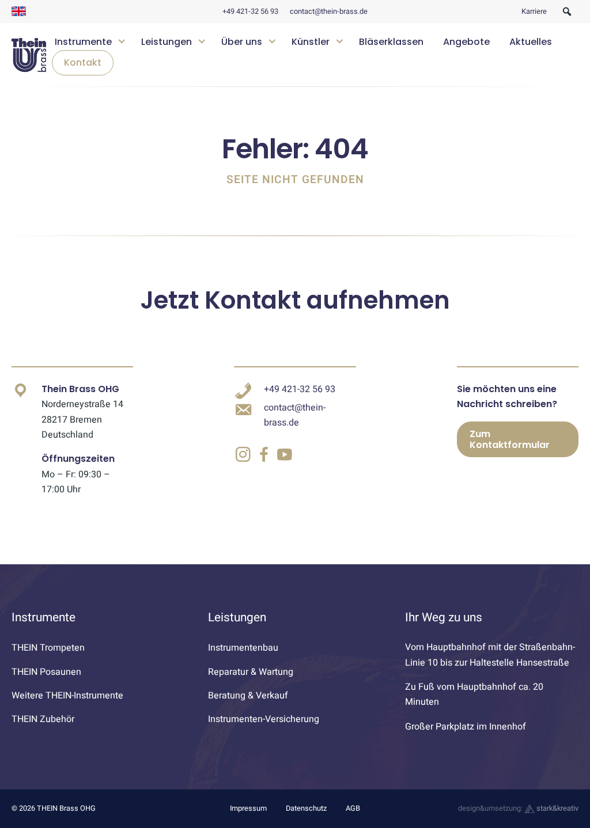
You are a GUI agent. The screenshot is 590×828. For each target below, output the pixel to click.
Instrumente (83, 41)
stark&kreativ (556, 808)
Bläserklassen (391, 41)
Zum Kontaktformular (510, 439)
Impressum (248, 808)
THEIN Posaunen (46, 672)
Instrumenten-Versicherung (263, 719)
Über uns (241, 41)
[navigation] (312, 55)
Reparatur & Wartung (250, 672)
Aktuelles (530, 41)
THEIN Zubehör (43, 719)
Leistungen (166, 41)
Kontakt (82, 62)
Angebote (466, 41)
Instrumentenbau (243, 648)
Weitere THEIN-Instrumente (67, 695)
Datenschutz (306, 808)
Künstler (311, 41)
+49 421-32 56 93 (250, 11)
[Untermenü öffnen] (122, 40)
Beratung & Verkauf (248, 695)
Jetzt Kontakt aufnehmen (295, 300)
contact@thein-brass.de (329, 11)
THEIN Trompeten (48, 648)
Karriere (534, 11)
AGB (353, 808)
